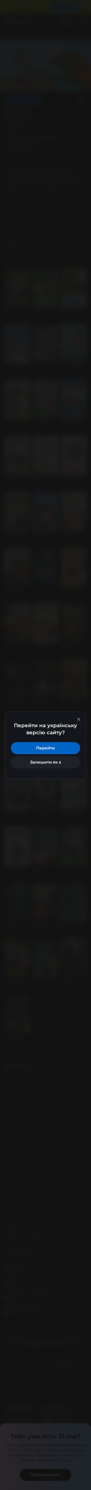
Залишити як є (45, 762)
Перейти (45, 748)
